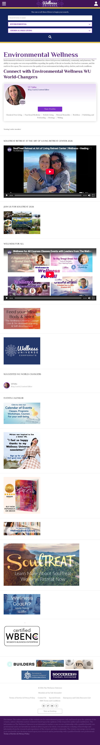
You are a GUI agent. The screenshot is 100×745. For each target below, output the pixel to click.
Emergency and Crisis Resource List (77, 698)
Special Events (54, 698)
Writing (60, 118)
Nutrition (76, 115)
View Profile (50, 109)
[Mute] (89, 195)
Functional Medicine (32, 115)
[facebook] (44, 706)
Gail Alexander (56, 693)
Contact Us (42, 698)
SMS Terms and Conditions (50, 701)
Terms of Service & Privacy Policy (22, 698)
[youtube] (52, 706)
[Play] (7, 195)
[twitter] (48, 706)
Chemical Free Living (14, 115)
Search (50, 36)
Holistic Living (48, 115)
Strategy (51, 118)
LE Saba (32, 87)
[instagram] (56, 706)
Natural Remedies (63, 115)
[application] (50, 171)
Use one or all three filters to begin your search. (50, 12)
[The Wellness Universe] (50, 3)
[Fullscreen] (93, 195)
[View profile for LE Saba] (7, 385)
